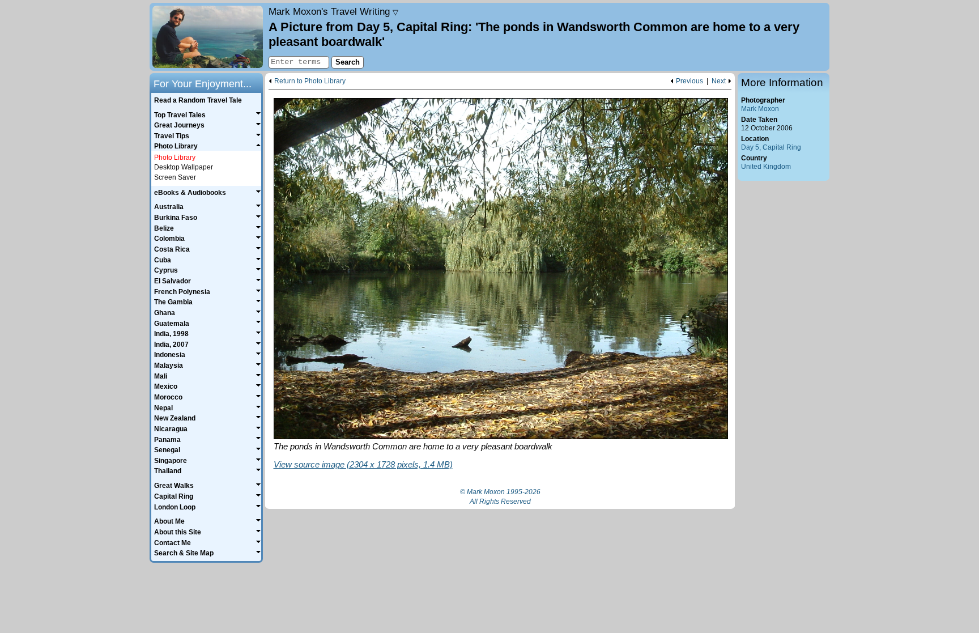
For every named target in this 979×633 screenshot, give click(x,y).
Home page (207, 37)
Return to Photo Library (310, 81)
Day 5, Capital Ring (771, 147)
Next (719, 81)
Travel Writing (333, 11)
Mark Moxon (760, 109)
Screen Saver (175, 177)
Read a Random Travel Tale (198, 100)
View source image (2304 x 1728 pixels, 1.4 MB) (363, 464)
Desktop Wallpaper (183, 167)
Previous (689, 81)
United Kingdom (766, 167)
